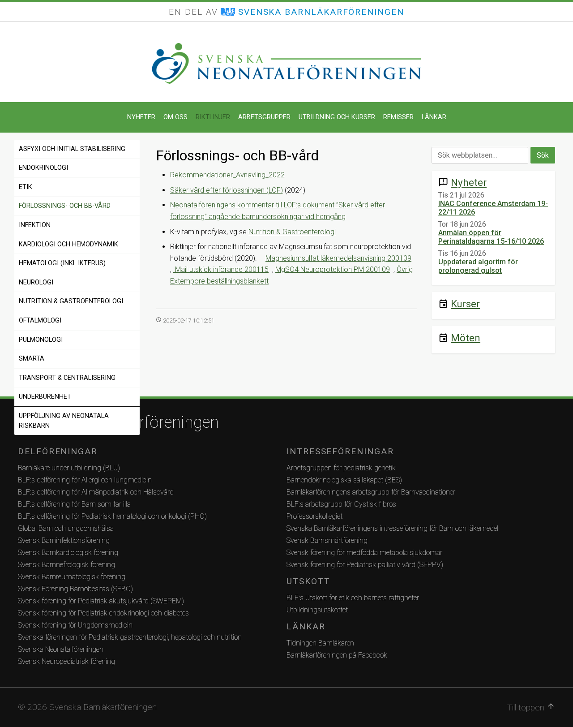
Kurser (465, 304)
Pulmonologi (41, 340)
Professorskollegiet (314, 516)
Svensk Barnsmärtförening (327, 540)
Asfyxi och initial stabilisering (72, 149)
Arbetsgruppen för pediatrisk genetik (341, 468)
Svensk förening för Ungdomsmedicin (75, 625)
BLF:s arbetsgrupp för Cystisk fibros (341, 504)
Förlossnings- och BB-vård (65, 206)
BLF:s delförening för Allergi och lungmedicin (85, 480)
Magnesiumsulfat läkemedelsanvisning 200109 (338, 258)
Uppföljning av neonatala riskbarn (64, 421)
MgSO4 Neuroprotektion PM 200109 (332, 269)
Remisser (398, 117)
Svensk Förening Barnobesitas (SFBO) (75, 589)
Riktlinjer (213, 117)
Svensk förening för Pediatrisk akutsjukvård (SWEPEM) (101, 601)
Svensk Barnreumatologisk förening (71, 576)
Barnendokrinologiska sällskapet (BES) (344, 480)
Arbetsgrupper (264, 117)
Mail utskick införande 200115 (221, 269)
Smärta (31, 358)
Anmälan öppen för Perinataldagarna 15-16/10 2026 (491, 236)
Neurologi (36, 282)
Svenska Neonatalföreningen (60, 649)
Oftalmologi (40, 320)
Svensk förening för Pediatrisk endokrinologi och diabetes (103, 613)
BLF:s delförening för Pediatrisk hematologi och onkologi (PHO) (112, 516)
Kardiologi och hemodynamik (68, 244)
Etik (25, 187)
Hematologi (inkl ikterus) (62, 263)
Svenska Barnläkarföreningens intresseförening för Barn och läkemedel (392, 528)
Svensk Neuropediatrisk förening (66, 661)
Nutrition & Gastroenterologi (71, 301)
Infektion (35, 225)
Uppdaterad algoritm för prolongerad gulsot (478, 266)
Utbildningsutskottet (317, 610)
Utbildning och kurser (337, 117)
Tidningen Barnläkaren (320, 643)
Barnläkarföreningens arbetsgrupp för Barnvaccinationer (370, 492)
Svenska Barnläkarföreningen (118, 422)
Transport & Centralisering (67, 378)
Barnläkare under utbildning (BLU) (69, 468)
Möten (465, 338)
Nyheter (141, 117)
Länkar (434, 117)
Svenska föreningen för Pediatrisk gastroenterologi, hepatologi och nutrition (130, 637)
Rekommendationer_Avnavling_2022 (227, 175)
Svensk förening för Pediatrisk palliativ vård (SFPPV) (364, 564)
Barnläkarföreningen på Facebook (336, 655)
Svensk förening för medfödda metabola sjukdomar (364, 552)
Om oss (175, 117)
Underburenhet (45, 396)
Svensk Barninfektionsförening (64, 540)
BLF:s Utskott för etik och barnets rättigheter (352, 598)
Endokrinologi (43, 168)
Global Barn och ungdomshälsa (66, 528)
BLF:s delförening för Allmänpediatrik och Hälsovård (96, 492)
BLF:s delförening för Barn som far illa (74, 504)
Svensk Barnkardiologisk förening (68, 552)
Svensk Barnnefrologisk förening (66, 564)
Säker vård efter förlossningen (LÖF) (226, 190)
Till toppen (531, 707)
